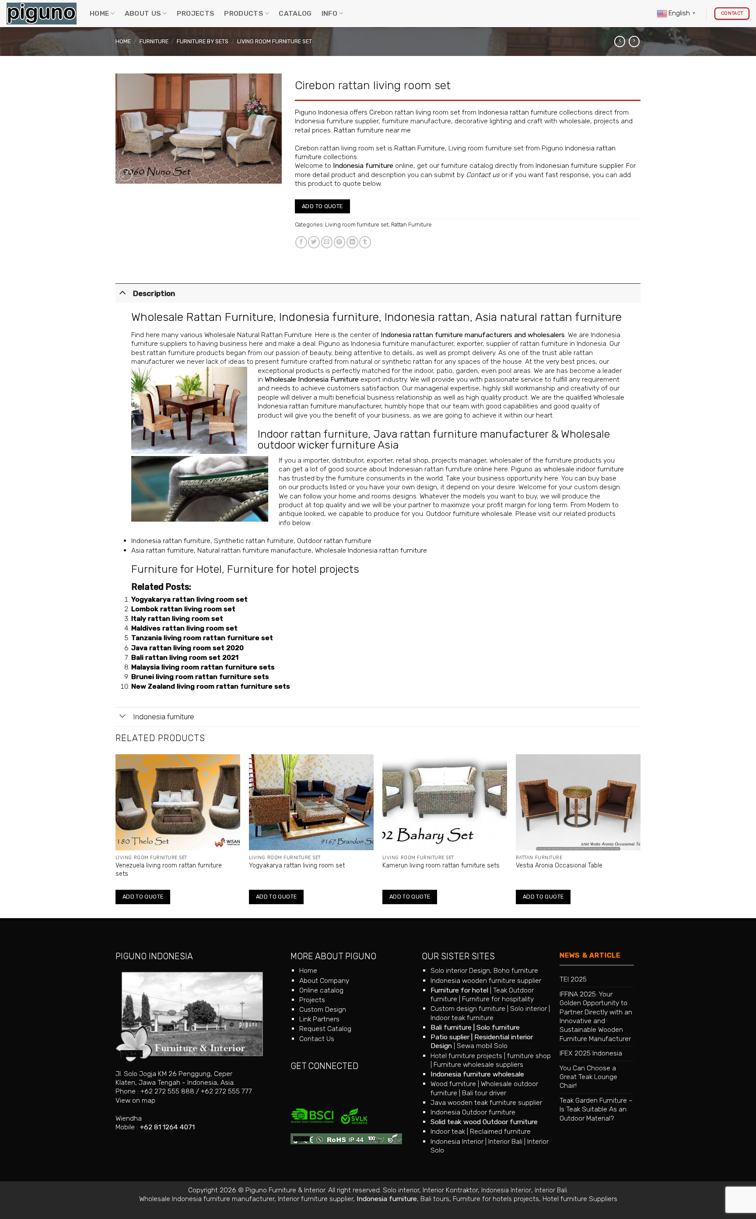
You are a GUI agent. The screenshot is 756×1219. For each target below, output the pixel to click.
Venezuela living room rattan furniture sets (169, 869)
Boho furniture (516, 970)
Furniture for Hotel (176, 569)
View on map (135, 1100)
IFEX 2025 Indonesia (591, 1053)
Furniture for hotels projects (496, 1199)
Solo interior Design (460, 970)
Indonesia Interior (456, 1141)
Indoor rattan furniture (313, 434)
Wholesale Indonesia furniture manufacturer (206, 1199)
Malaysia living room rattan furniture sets (203, 667)
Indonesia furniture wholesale (477, 1074)
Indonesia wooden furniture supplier (485, 980)
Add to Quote (322, 206)
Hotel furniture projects (466, 1056)
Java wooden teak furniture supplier (486, 1102)
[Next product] (619, 41)
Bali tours (434, 1199)
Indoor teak (447, 1131)
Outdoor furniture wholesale (469, 513)
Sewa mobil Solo (482, 1045)
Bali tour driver (484, 1093)
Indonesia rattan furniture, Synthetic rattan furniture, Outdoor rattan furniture (251, 540)
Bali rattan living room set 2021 (184, 657)
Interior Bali (505, 1141)
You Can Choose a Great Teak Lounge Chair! (588, 1077)
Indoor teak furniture (462, 1018)
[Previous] (115, 835)
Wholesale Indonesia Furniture (312, 379)
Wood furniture (453, 1084)
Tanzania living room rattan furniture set (202, 638)
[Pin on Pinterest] (340, 242)
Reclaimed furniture (500, 1131)
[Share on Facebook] (301, 242)
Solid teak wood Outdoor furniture (484, 1122)
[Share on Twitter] (314, 242)
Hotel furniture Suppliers (579, 1199)
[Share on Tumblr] (365, 242)
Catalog (295, 13)
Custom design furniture (467, 1008)
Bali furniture (451, 1027)
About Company (324, 980)
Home (99, 13)
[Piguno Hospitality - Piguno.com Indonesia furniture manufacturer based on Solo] (42, 14)
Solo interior (528, 1008)
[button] (125, 174)
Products (243, 13)
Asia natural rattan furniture (548, 317)
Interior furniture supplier (315, 1199)
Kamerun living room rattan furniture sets (441, 865)
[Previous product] (634, 41)
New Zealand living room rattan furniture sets (210, 686)
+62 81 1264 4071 (167, 1127)
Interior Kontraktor (450, 1190)
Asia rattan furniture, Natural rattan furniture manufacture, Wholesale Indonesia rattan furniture (279, 550)
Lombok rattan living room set (183, 609)
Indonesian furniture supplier (579, 165)
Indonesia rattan (427, 317)
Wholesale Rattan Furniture (202, 317)
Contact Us (316, 1038)
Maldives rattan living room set (184, 628)
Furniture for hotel (459, 990)
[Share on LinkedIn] (352, 242)
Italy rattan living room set (177, 618)
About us (143, 13)
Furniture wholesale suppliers (478, 1064)
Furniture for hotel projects (293, 569)
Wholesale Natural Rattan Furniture (258, 335)
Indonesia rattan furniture (517, 112)
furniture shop (529, 1056)
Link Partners (319, 1019)
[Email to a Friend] (327, 242)
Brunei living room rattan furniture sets (200, 676)
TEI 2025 (573, 979)
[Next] (640, 835)
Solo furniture (498, 1027)
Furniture (154, 41)
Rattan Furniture (419, 148)
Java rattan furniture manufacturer (460, 434)
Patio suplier (449, 1037)
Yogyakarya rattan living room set (189, 599)
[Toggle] (123, 292)
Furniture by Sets (202, 41)
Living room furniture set (274, 41)
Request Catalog (325, 1028)
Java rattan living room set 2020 (187, 648)
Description (154, 293)
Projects (196, 13)
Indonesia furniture (363, 165)
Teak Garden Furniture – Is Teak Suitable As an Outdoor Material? (596, 1109)
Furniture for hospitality (498, 999)
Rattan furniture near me (372, 130)
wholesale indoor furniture (583, 469)
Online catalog (321, 990)
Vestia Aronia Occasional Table (559, 865)
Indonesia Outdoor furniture (472, 1112)
